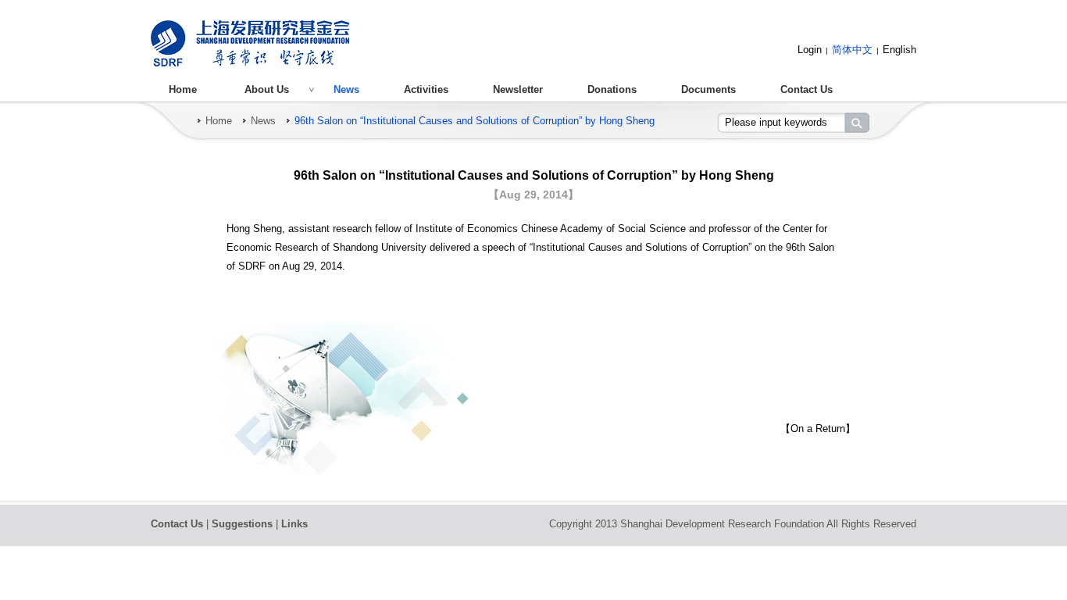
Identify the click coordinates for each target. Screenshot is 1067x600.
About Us (266, 89)
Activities (426, 89)
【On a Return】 (817, 428)
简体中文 (852, 49)
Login (810, 49)
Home (183, 89)
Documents (708, 89)
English (899, 49)
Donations (612, 89)
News (346, 89)
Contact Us (806, 89)
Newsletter (518, 89)
